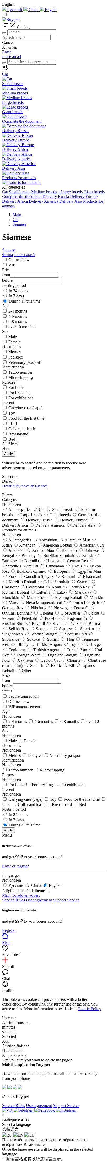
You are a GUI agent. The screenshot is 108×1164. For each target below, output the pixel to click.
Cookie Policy (89, 1009)
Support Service (66, 900)
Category (9, 499)
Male (12, 336)
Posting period (14, 809)
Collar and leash (21, 429)
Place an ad (11, 56)
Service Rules (13, 900)
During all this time (24, 301)
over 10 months (21, 327)
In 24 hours (18, 290)
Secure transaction (23, 696)
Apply (8, 454)
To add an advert (26, 895)
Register (9, 930)
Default (8, 486)
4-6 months (17, 316)
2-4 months (17, 311)
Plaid (12, 423)
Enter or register (15, 866)
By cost (41, 486)
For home (16, 387)
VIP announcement (24, 707)
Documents (11, 745)
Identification (13, 760)
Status (7, 691)
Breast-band (18, 434)
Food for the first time (26, 418)
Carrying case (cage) (25, 408)
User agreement (39, 900)
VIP (11, 265)
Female (14, 342)
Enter (6, 52)
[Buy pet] (10, 19)
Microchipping (20, 377)
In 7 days (16, 296)
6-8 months (17, 321)
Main (6, 895)
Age (5, 711)
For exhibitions (20, 398)
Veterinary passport (24, 362)
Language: (11, 875)
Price (6, 675)
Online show (19, 260)
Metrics (14, 352)
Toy (11, 413)
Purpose (8, 775)
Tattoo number (20, 372)
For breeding (19, 392)
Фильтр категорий (18, 254)
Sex (5, 731)
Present (8, 789)
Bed (11, 439)
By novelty (24, 486)
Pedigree (15, 357)
